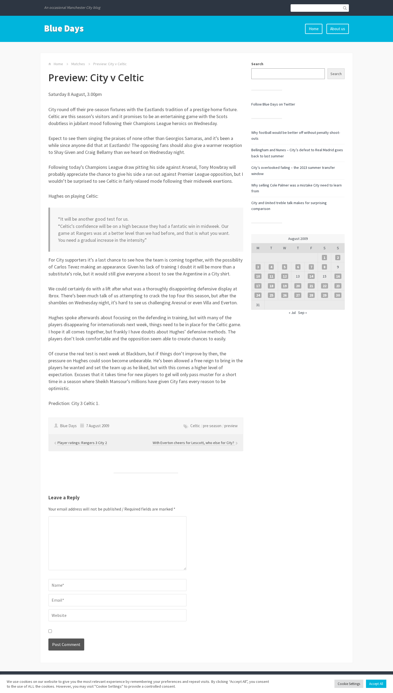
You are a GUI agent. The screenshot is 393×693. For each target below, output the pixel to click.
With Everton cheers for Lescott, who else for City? (194, 442)
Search (257, 63)
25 (271, 295)
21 (311, 285)
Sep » (302, 312)
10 (258, 276)
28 (311, 295)
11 (271, 276)
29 (324, 295)
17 (258, 285)
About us (337, 28)
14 (311, 276)
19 (285, 285)
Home (314, 28)
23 (338, 285)
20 (298, 285)
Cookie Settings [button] (349, 684)
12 (285, 276)
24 (258, 295)
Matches (78, 63)
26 (285, 295)
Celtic (195, 425)
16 (338, 276)
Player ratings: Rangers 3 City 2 (82, 442)
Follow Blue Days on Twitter (273, 104)
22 (324, 285)
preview (231, 425)
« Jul (292, 312)
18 (271, 285)
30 (338, 295)
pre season (212, 425)
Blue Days (64, 28)
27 (298, 295)
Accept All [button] (376, 684)
